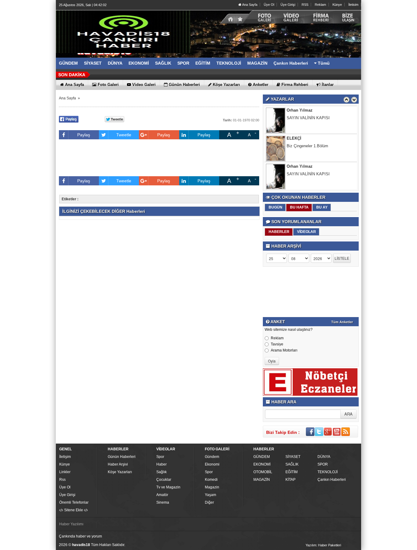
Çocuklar (163, 479)
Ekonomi (212, 464)
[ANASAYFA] (123, 31)
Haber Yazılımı (71, 524)
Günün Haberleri (122, 457)
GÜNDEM (261, 457)
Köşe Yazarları (120, 472)
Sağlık (161, 472)
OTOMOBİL (262, 472)
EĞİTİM (291, 472)
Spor (160, 457)
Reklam (320, 4)
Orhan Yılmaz (300, 110)
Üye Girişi (288, 4)
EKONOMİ (261, 464)
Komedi (211, 479)
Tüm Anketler (342, 322)
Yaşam (210, 495)
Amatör (162, 495)
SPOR (322, 464)
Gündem (212, 457)
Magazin (212, 487)
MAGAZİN (261, 479)
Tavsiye (277, 344)
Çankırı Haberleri (331, 479)
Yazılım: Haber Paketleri (323, 545)
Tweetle (123, 134)
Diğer (209, 502)
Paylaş (83, 134)
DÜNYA (323, 457)
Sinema (162, 502)
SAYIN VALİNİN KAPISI (308, 118)
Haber (161, 464)
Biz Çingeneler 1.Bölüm (307, 146)
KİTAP (290, 479)
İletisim (353, 4)
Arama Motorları (284, 350)
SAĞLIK (292, 464)
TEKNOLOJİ (327, 472)
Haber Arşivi (118, 464)
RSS (305, 4)
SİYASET (292, 457)
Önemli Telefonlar (74, 502)
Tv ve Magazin (168, 487)
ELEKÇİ (294, 138)
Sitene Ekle (73, 510)
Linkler (65, 472)
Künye (337, 4)
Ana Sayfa (249, 4)
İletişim (65, 457)
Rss (62, 479)
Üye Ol (269, 4)
